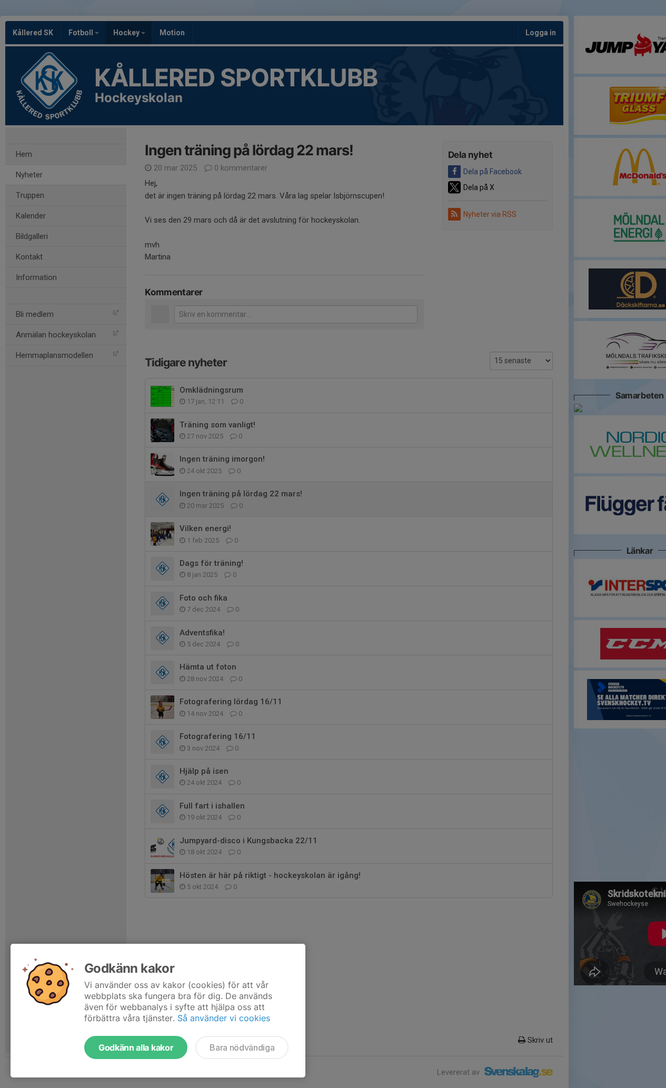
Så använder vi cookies (223, 1018)
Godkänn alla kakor (135, 1047)
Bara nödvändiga (242, 1047)
